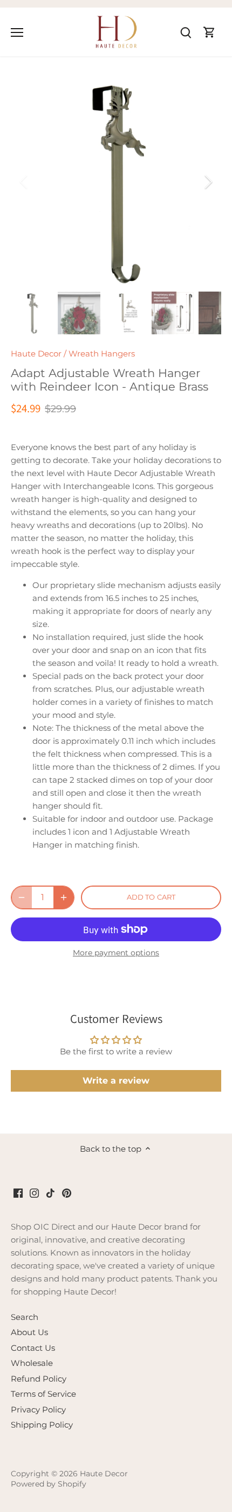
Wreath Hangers (102, 353)
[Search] (185, 32)
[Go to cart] (209, 32)
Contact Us (33, 1348)
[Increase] (63, 897)
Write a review (116, 1080)
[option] (116, 181)
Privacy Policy (38, 1409)
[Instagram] (34, 1192)
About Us (29, 1332)
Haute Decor (36, 353)
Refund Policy (38, 1379)
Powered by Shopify (48, 1484)
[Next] (207, 181)
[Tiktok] (50, 1192)
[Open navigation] (17, 32)
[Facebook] (18, 1192)
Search (24, 1317)
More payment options (116, 953)
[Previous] (24, 181)
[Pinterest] (66, 1192)
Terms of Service (43, 1394)
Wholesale (32, 1363)
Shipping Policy (42, 1424)
